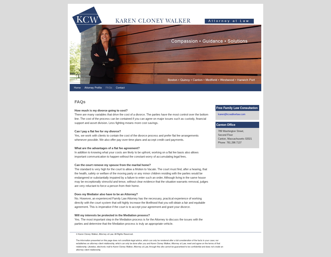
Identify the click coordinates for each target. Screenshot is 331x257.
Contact (120, 87)
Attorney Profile (93, 87)
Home (77, 87)
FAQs (109, 87)
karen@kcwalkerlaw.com (231, 114)
